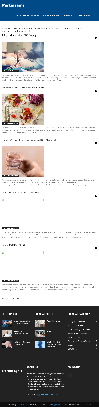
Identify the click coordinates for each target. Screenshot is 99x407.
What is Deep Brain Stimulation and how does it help (54, 344)
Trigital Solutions (23, 405)
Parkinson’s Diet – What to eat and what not (23, 87)
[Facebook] (70, 375)
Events (87, 15)
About (18, 15)
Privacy (88, 404)
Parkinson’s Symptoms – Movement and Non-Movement (29, 139)
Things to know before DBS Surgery (19, 35)
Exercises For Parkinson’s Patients (21, 332)
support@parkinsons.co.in (47, 394)
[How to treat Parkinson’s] (49, 266)
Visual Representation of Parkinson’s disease (22, 322)
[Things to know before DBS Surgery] (49, 57)
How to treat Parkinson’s (13, 244)
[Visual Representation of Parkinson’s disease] (7, 323)
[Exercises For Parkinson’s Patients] (7, 333)
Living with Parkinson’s (52, 15)
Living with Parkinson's (10, 71)
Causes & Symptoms (31, 15)
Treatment (68, 15)
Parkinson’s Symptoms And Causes (22, 343)
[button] (94, 5)
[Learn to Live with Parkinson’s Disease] (49, 214)
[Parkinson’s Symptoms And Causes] (7, 344)
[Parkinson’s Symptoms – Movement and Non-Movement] (49, 161)
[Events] (40, 333)
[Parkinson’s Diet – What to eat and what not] (49, 109)
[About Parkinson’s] (40, 323)
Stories (79, 15)
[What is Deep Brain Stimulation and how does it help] (40, 344)
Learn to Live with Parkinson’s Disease (20, 192)
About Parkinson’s (53, 321)
